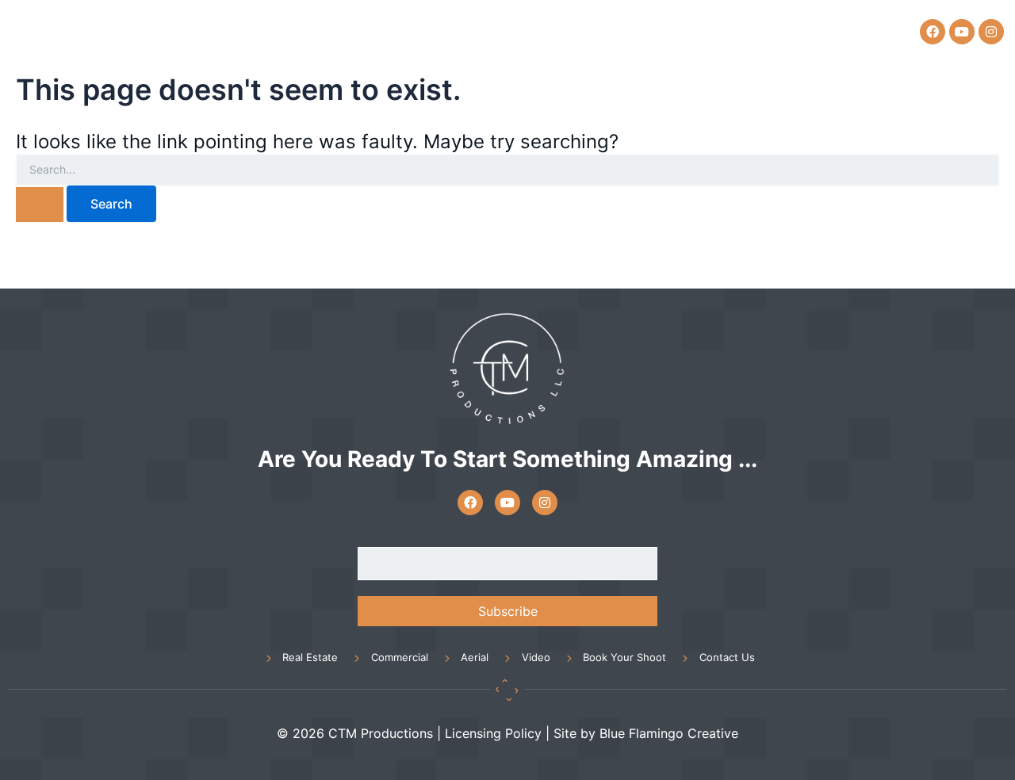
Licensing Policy (493, 733)
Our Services (504, 31)
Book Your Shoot (705, 31)
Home (422, 31)
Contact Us (822, 31)
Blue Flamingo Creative (668, 733)
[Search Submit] (39, 204)
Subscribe (508, 611)
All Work (598, 31)
